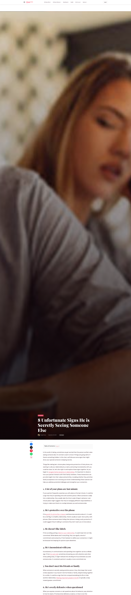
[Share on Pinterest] (31, 450)
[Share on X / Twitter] (31, 447)
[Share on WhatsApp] (31, 454)
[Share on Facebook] (31, 444)
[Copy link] (31, 457)
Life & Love (77, 2)
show (57, 446)
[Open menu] (24, 2)
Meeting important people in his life (67, 578)
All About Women (56, 2)
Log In (105, 2)
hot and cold (54, 554)
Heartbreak (65, 2)
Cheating (41, 415)
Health (72, 2)
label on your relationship (66, 533)
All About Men (47, 2)
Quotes (84, 2)
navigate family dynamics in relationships (61, 472)
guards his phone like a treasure (56, 514)
